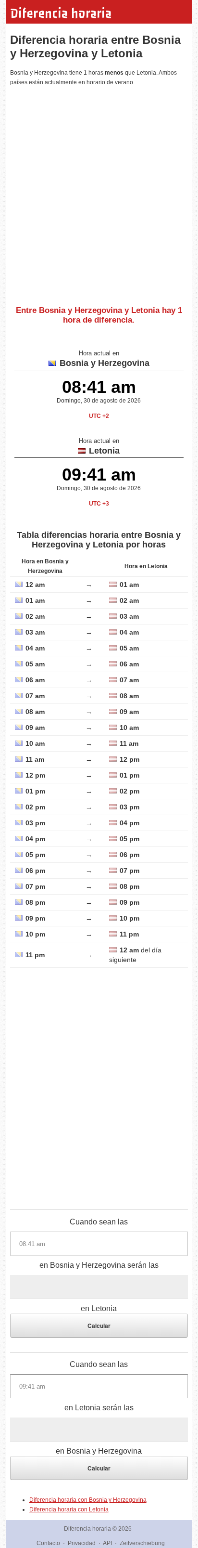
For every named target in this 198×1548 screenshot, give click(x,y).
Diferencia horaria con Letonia (69, 1509)
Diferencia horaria (60, 13)
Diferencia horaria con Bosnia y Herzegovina (88, 1499)
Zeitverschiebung (142, 1543)
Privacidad (82, 1543)
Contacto (48, 1543)
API (107, 1543)
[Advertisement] (99, 192)
